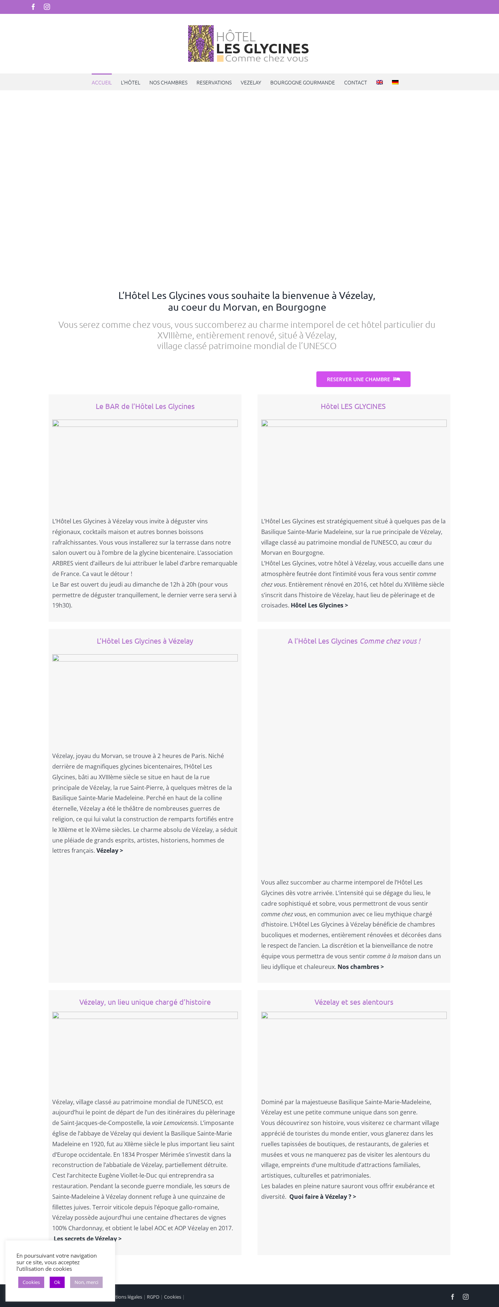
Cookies (172, 1296)
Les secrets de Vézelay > (88, 1239)
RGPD (153, 1296)
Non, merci (86, 1282)
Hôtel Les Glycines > (319, 605)
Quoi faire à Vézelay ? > (322, 1197)
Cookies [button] (31, 1282)
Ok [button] (57, 1282)
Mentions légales (124, 1296)
